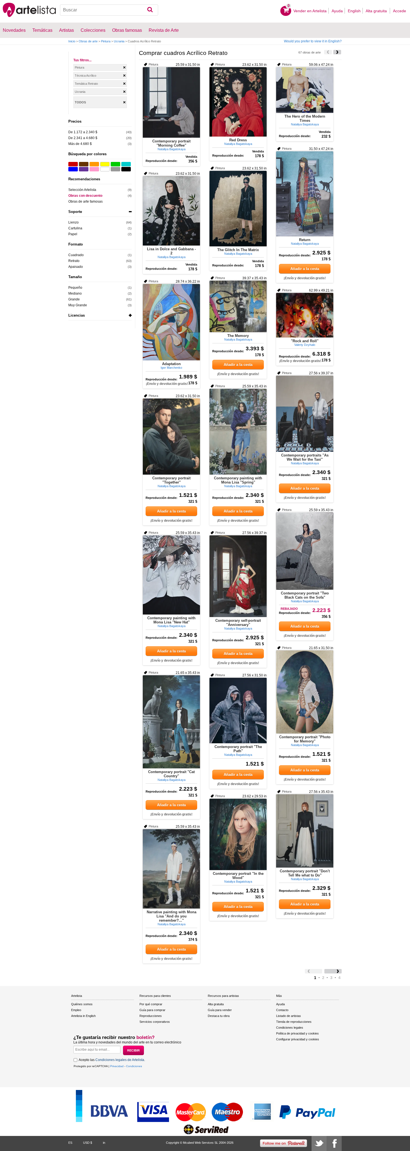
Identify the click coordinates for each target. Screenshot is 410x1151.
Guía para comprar (152, 1010)
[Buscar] (150, 10)
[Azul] (73, 169)
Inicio (71, 41)
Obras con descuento (85, 196)
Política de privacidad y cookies (297, 1033)
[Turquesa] (126, 164)
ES (70, 1142)
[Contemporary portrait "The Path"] (238, 710)
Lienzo (73, 222)
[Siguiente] (337, 52)
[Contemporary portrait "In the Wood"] (238, 834)
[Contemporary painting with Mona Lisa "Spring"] (238, 432)
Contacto (282, 1010)
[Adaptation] (171, 322)
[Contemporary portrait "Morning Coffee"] (171, 102)
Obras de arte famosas (85, 201)
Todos (80, 102)
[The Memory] (238, 306)
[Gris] (115, 169)
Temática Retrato (86, 83)
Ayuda (337, 11)
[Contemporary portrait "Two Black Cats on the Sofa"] (304, 551)
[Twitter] (319, 1143)
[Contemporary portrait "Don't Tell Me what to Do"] (304, 831)
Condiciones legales (289, 1027)
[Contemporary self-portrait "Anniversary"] (238, 576)
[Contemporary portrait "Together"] (171, 437)
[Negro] (126, 169)
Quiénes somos (82, 1004)
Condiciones (134, 1066)
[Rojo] (73, 164)
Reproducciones (150, 1016)
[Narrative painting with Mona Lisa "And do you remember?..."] (171, 869)
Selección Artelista (82, 190)
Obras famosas (127, 30)
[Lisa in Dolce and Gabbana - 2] (171, 211)
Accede (399, 11)
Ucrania (119, 41)
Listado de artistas (288, 1016)
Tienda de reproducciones (294, 1021)
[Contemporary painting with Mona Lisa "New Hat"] (171, 575)
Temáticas (42, 30)
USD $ (87, 1142)
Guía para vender (220, 1010)
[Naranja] (94, 164)
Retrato (73, 261)
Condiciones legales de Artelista (119, 1060)
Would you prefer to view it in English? (313, 41)
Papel (72, 234)
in (104, 1142)
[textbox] (109, 10)
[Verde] (115, 164)
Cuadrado (76, 255)
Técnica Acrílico (85, 75)
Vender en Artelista (310, 11)
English (354, 11)
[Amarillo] (105, 164)
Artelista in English (83, 1016)
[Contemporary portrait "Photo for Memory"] (304, 692)
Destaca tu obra (219, 1016)
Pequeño (75, 288)
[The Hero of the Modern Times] (304, 90)
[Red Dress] (238, 102)
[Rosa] (94, 169)
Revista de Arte (164, 30)
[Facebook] (334, 1143)
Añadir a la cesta (304, 269)
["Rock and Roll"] (304, 315)
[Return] (304, 193)
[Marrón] (83, 164)
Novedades (14, 30)
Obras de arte (88, 41)
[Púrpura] (83, 169)
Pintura (105, 41)
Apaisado (75, 267)
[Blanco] (105, 169)
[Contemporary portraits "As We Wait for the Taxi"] (304, 414)
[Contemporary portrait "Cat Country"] (171, 721)
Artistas (66, 30)
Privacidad (117, 1066)
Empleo (76, 1010)
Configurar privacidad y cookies (297, 1039)
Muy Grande (77, 305)
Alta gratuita (377, 11)
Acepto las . (112, 1060)
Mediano (75, 293)
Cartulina (75, 228)
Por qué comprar (150, 1004)
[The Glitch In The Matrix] (238, 208)
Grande (74, 299)
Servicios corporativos (154, 1021)
